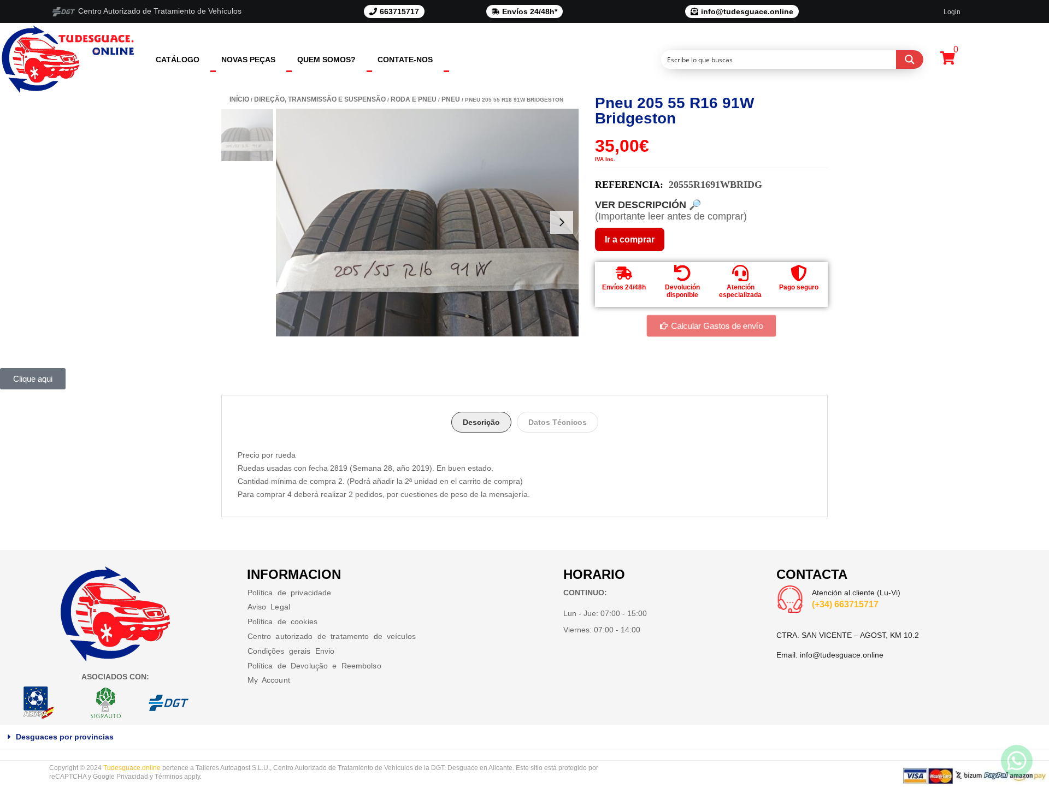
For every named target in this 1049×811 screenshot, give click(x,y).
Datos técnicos (557, 422)
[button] (524, 737)
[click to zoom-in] (427, 222)
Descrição (481, 422)
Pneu (450, 99)
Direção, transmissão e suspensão (320, 99)
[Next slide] (561, 222)
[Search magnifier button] (909, 59)
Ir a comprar (630, 239)
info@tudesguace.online (841, 654)
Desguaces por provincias (65, 736)
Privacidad (132, 776)
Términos (168, 776)
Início (239, 99)
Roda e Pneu (414, 99)
